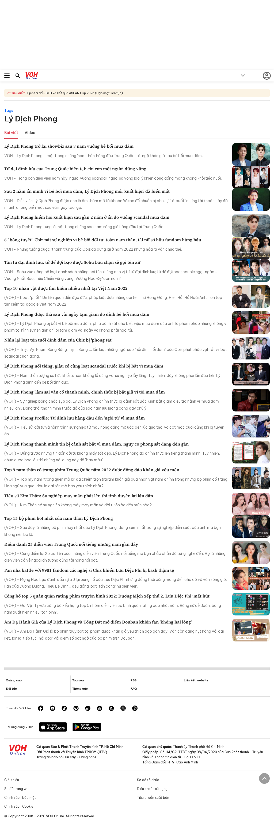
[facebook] (41, 709)
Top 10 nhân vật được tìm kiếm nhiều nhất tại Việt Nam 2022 (66, 288)
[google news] (99, 709)
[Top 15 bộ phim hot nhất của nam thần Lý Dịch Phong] (251, 526)
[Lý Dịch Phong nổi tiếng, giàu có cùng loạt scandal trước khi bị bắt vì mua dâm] (251, 374)
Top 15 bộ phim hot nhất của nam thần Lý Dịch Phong (58, 518)
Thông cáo (80, 689)
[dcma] (111, 709)
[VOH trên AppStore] (53, 727)
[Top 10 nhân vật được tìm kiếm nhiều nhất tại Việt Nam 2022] (251, 296)
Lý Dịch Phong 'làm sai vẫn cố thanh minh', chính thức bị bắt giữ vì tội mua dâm (84, 392)
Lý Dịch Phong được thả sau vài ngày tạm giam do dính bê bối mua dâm (76, 314)
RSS (133, 680)
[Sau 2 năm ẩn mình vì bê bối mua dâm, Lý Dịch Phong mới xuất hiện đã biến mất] (251, 199)
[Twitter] (123, 709)
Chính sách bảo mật (20, 798)
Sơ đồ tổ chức (148, 780)
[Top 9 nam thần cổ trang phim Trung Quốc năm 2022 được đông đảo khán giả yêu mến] (251, 478)
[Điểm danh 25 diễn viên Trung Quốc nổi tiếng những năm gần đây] (251, 552)
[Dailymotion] (135, 709)
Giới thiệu (11, 780)
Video (30, 132)
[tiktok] (64, 709)
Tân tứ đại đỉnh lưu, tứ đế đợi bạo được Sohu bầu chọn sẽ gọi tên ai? (72, 262)
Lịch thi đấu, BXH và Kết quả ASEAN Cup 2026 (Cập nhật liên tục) (74, 93)
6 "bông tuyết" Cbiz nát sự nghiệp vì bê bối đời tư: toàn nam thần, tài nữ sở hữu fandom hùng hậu (102, 240)
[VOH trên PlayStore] (87, 727)
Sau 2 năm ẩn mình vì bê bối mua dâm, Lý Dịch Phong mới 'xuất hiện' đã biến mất (87, 191)
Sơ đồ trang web (17, 789)
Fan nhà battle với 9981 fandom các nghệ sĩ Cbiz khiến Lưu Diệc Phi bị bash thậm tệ (89, 570)
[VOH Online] (31, 76)
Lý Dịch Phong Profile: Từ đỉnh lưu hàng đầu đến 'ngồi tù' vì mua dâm (74, 418)
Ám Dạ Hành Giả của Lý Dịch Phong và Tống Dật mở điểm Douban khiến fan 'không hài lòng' (98, 622)
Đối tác (11, 689)
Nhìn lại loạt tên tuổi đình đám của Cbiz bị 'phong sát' (58, 340)
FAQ (134, 689)
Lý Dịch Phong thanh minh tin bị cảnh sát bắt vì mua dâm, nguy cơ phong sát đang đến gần (96, 444)
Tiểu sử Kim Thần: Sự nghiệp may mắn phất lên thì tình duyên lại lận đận (78, 496)
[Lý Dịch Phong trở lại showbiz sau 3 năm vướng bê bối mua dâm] (251, 154)
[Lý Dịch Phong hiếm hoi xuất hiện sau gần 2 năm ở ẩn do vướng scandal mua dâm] (251, 225)
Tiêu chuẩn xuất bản (153, 798)
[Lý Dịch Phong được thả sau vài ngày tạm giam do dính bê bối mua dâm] (251, 322)
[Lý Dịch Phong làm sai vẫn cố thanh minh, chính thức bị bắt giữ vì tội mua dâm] (251, 400)
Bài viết (11, 132)
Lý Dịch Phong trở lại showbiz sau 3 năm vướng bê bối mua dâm (69, 146)
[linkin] (88, 709)
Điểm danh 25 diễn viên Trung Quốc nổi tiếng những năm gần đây (71, 544)
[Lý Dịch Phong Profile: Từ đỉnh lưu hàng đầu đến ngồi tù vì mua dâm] (251, 426)
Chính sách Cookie (18, 806)
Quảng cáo (14, 680)
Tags (8, 110)
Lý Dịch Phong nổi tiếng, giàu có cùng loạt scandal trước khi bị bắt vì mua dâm (83, 366)
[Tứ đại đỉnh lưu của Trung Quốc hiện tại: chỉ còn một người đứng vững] (251, 177)
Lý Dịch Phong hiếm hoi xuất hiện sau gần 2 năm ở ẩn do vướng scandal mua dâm (86, 217)
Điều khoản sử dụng (152, 789)
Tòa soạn (78, 680)
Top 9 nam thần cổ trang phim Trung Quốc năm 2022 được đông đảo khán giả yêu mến (91, 470)
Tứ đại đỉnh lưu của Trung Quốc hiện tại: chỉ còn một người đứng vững (75, 169)
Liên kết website (196, 680)
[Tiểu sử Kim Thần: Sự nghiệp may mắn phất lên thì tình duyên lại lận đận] (251, 504)
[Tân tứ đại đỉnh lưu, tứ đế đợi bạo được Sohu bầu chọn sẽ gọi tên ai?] (251, 270)
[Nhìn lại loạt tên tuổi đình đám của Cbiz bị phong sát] (251, 348)
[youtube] (52, 709)
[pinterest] (76, 709)
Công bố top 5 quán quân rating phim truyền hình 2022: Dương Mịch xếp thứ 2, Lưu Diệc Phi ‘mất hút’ (107, 596)
